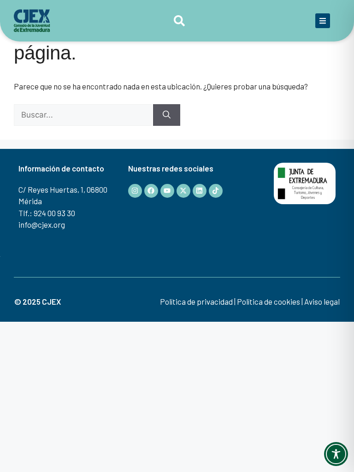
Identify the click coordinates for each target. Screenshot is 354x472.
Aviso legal (322, 301)
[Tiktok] (216, 191)
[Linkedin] (199, 191)
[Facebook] (151, 191)
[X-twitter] (183, 191)
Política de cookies (268, 301)
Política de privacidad (196, 301)
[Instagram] (135, 191)
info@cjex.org (41, 224)
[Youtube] (167, 191)
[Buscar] (166, 115)
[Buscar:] (83, 114)
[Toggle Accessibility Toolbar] (336, 454)
